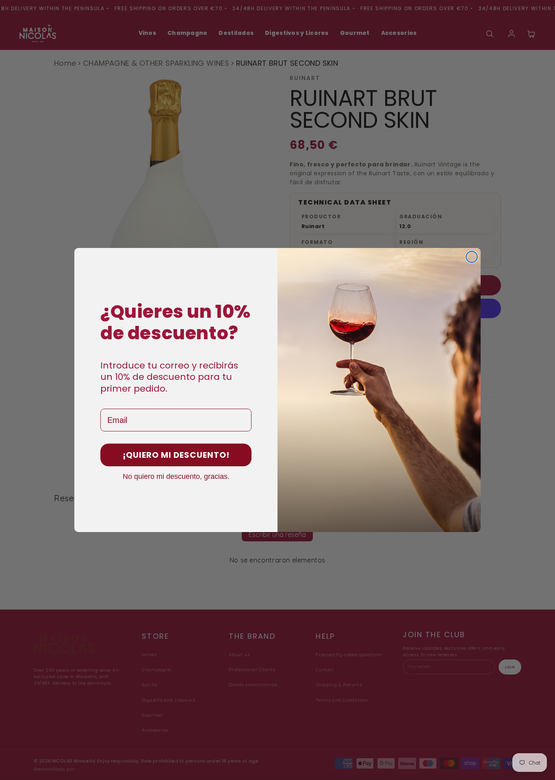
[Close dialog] (471, 257)
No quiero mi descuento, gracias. (176, 476)
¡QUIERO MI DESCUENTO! (176, 455)
